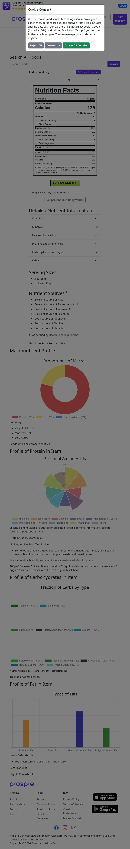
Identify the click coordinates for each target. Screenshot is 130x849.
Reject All (36, 45)
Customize (53, 45)
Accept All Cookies (76, 45)
